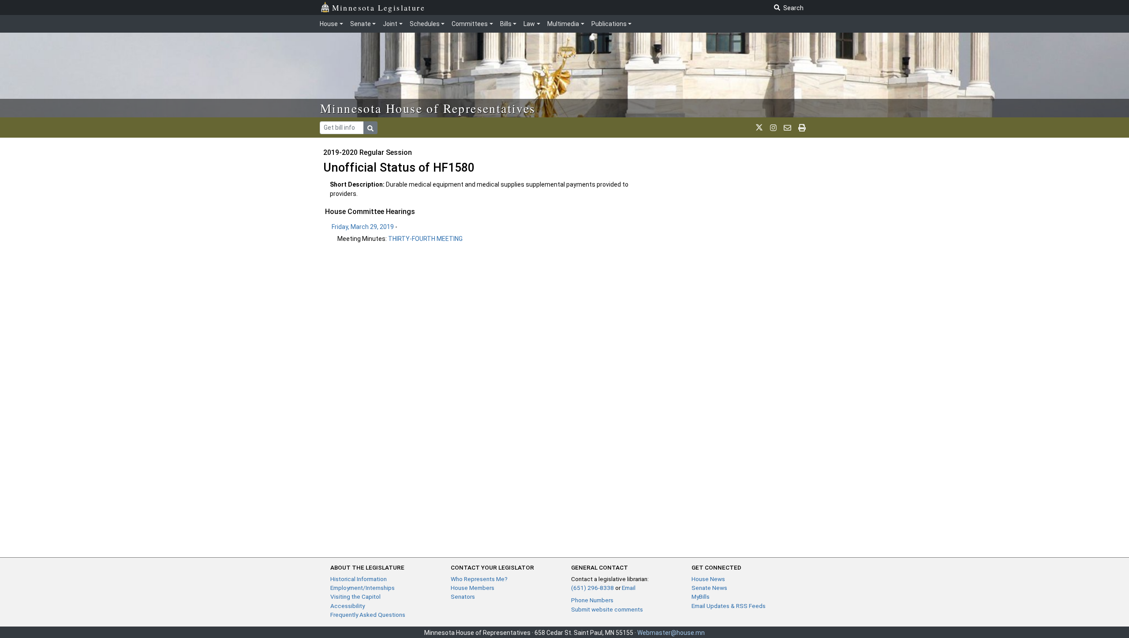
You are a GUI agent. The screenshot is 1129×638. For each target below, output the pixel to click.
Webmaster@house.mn (671, 632)
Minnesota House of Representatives (428, 108)
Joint (390, 23)
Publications (609, 23)
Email (629, 587)
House (329, 23)
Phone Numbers (592, 600)
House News (708, 578)
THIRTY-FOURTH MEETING (425, 238)
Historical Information (358, 578)
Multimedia (563, 23)
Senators (463, 596)
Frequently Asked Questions (367, 614)
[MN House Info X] (759, 127)
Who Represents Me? (479, 578)
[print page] (802, 127)
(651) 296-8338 (592, 587)
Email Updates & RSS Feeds (729, 605)
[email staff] (787, 127)
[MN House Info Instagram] (773, 127)
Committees (470, 23)
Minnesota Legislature (378, 7)
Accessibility (347, 605)
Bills (506, 23)
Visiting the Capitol (355, 596)
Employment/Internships (362, 587)
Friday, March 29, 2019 (363, 226)
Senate (360, 23)
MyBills (701, 596)
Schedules (425, 23)
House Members (472, 587)
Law (529, 23)
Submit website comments (607, 609)
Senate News (709, 587)
